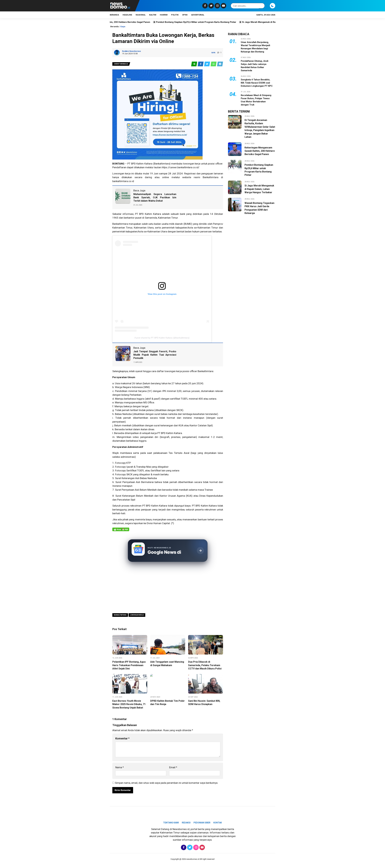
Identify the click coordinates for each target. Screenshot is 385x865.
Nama (119, 767)
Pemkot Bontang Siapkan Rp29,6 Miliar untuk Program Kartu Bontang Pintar (159, 22)
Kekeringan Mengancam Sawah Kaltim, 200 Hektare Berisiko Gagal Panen (260, 151)
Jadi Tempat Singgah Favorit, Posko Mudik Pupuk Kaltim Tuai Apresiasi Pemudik (154, 355)
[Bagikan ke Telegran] (220, 64)
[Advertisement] (167, 588)
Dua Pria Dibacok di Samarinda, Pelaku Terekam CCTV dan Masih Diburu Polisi (205, 665)
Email (173, 767)
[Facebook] (205, 5)
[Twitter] (211, 5)
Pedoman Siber (202, 822)
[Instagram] (217, 5)
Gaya (122, 26)
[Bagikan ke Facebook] (201, 64)
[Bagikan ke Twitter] (207, 64)
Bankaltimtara (120, 223)
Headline (127, 15)
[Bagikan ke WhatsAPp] (214, 64)
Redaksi (186, 822)
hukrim (164, 15)
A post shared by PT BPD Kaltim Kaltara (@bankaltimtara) (161, 338)
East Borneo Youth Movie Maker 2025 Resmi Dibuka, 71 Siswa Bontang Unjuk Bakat (129, 704)
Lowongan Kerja (137, 615)
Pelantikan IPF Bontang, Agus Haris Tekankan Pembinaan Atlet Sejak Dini (129, 665)
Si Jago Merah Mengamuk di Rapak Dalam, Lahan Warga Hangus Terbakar (244, 22)
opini (185, 15)
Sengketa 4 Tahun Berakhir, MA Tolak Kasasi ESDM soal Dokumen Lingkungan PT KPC (257, 82)
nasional (141, 15)
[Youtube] (223, 5)
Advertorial (197, 15)
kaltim (152, 15)
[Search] (261, 5)
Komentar (122, 738)
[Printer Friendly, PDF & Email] (120, 531)
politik (175, 15)
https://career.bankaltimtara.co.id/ (180, 167)
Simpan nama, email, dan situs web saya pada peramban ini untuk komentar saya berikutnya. (166, 782)
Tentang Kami (171, 822)
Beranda (114, 15)
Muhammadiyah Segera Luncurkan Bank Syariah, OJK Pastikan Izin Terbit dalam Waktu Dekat (154, 197)
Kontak (217, 822)
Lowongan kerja (121, 173)
